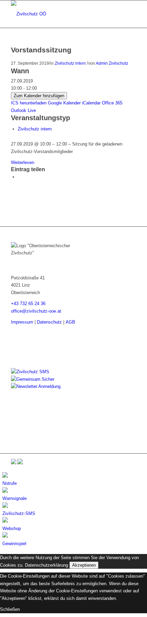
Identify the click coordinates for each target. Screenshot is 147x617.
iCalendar (91, 102)
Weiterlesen (22, 162)
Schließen (10, 609)
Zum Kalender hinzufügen (39, 95)
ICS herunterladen (28, 102)
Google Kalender (64, 102)
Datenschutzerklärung (46, 565)
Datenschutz (49, 322)
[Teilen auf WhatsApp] (19, 176)
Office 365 (112, 102)
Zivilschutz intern (70, 63)
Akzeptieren (84, 565)
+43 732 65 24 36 (28, 303)
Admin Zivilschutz (112, 63)
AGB (70, 322)
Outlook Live (23, 110)
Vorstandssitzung (41, 50)
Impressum (22, 322)
